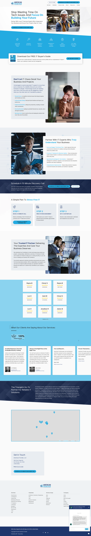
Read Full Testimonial (5, 364)
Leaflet (59, 440)
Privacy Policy (20, 533)
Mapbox (78, 440)
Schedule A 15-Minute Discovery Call (69, 2)
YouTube (45, 533)
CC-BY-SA (72, 440)
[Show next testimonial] (78, 340)
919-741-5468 (52, 2)
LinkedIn (48, 533)
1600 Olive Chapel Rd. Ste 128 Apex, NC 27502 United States (24, 529)
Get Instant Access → (73, 58)
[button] (47, 422)
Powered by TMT (14, 533)
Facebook (43, 533)
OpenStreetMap (66, 440)
